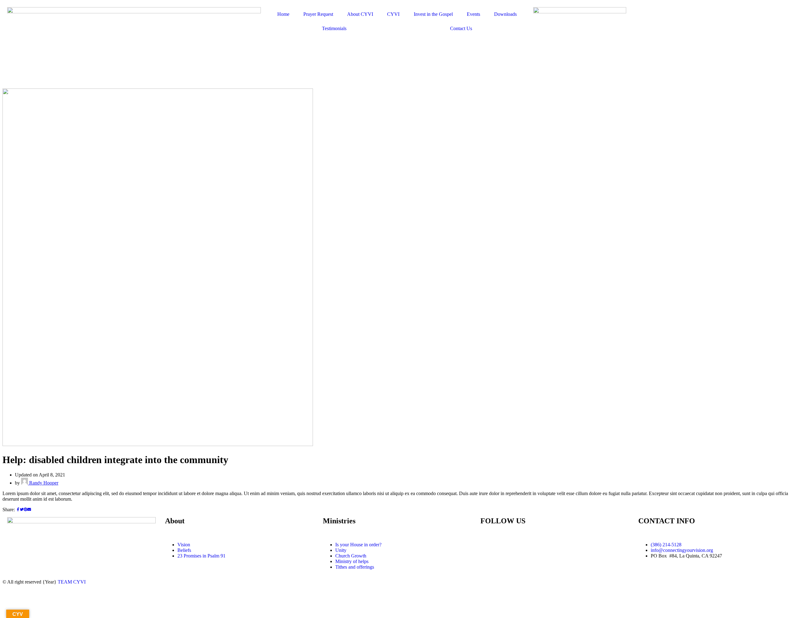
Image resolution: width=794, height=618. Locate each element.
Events (473, 14)
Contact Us (461, 28)
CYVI (393, 14)
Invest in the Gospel (433, 14)
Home (283, 14)
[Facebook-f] (488, 545)
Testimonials (334, 28)
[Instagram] (521, 545)
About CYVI (360, 14)
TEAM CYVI (72, 581)
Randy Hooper (43, 482)
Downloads (505, 14)
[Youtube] (505, 545)
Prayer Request (318, 14)
